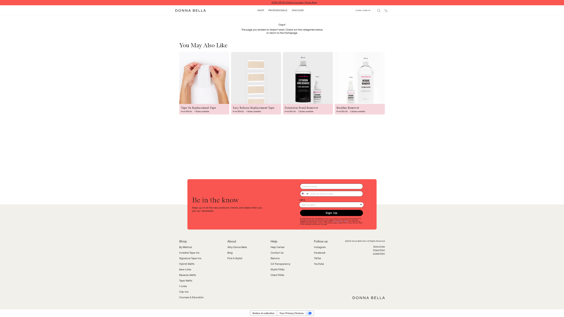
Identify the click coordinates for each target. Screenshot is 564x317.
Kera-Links (185, 269)
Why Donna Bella (237, 247)
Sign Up (331, 213)
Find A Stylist (234, 258)
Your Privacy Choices (291, 313)
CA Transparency (280, 263)
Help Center (278, 247)
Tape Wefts (185, 280)
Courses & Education (191, 297)
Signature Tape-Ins (190, 258)
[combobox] (304, 193)
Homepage (290, 32)
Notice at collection (263, 313)
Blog (230, 252)
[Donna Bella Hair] (369, 297)
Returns (275, 258)
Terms (346, 221)
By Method (185, 247)
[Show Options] (361, 204)
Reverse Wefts (187, 275)
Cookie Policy (379, 253)
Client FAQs (277, 275)
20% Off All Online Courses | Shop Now (282, 2)
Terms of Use (379, 246)
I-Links (183, 286)
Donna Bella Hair (359, 241)
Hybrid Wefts (186, 263)
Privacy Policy (337, 221)
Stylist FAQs (277, 269)
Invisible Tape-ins (189, 252)
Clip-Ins (184, 291)
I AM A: (302, 200)
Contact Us (277, 252)
